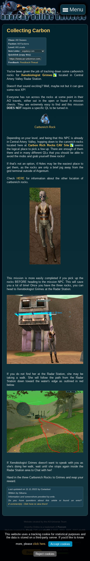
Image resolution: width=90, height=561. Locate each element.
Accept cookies (60, 544)
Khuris (29, 530)
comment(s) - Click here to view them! (28, 504)
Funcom (62, 527)
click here (39, 543)
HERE (20, 178)
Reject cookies (45, 554)
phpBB (46, 530)
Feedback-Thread (29, 62)
